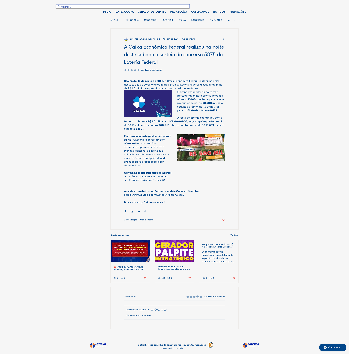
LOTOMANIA (197, 20)
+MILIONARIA (132, 20)
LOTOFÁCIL (167, 20)
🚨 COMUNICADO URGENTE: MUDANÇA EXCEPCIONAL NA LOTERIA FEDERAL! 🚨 (129, 268)
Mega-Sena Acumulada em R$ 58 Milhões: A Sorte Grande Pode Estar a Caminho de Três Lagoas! (217, 245)
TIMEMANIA (216, 20)
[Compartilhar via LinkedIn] (138, 211)
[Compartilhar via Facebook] (125, 211)
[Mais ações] (223, 39)
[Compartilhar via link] (145, 211)
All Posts (114, 20)
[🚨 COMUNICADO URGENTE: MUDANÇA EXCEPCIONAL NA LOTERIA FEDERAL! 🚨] (130, 251)
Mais (230, 20)
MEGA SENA (150, 20)
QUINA (182, 20)
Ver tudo (234, 235)
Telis (181, 348)
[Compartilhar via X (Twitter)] (132, 211)
